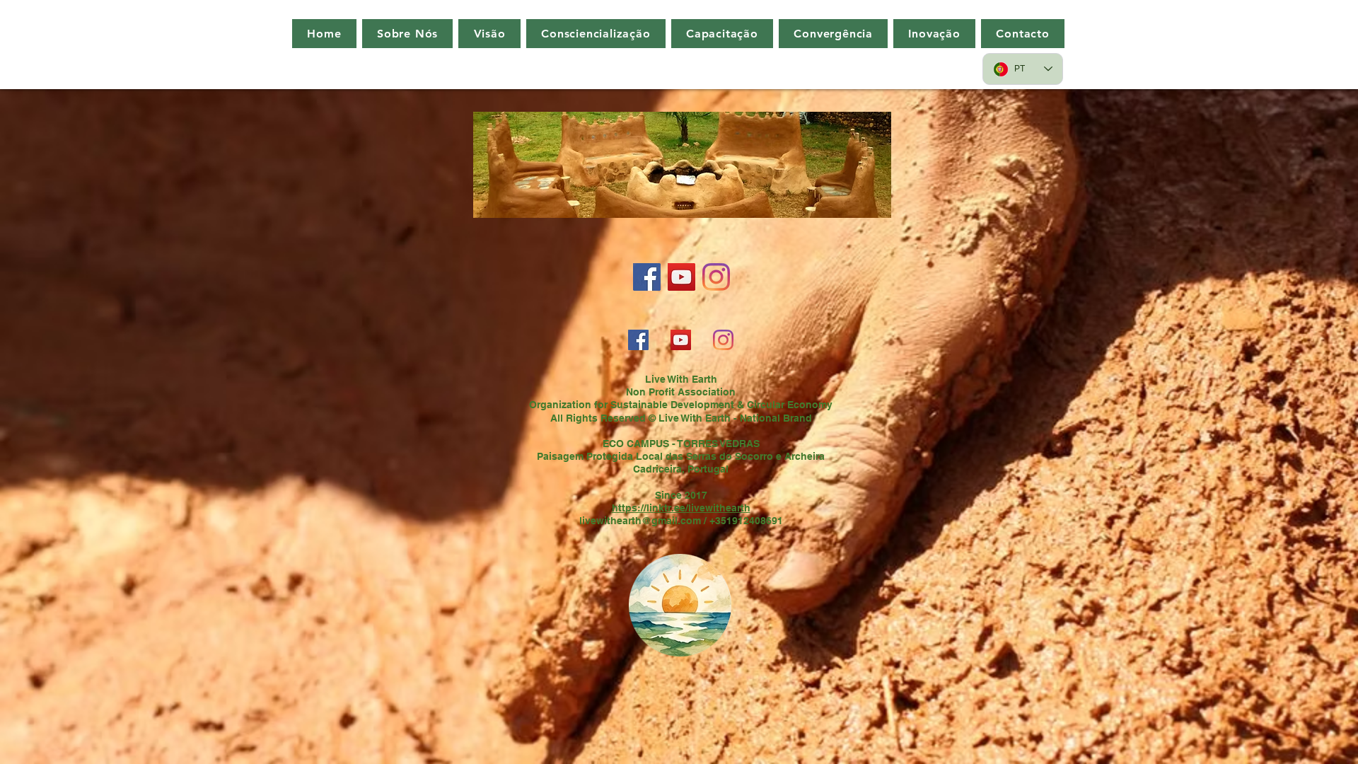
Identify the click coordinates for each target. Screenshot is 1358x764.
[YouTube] (681, 277)
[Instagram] (716, 277)
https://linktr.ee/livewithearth (681, 508)
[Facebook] (647, 277)
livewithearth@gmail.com (640, 520)
